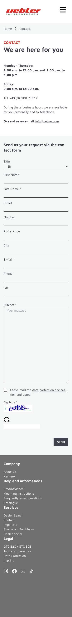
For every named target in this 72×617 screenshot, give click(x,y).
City (6, 245)
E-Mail (9, 259)
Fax (6, 287)
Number (9, 217)
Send (61, 442)
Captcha (10, 402)
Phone (9, 273)
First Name (11, 174)
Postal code (12, 231)
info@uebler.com (47, 121)
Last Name (12, 189)
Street (8, 203)
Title (7, 161)
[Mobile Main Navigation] (63, 9)
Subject (10, 305)
